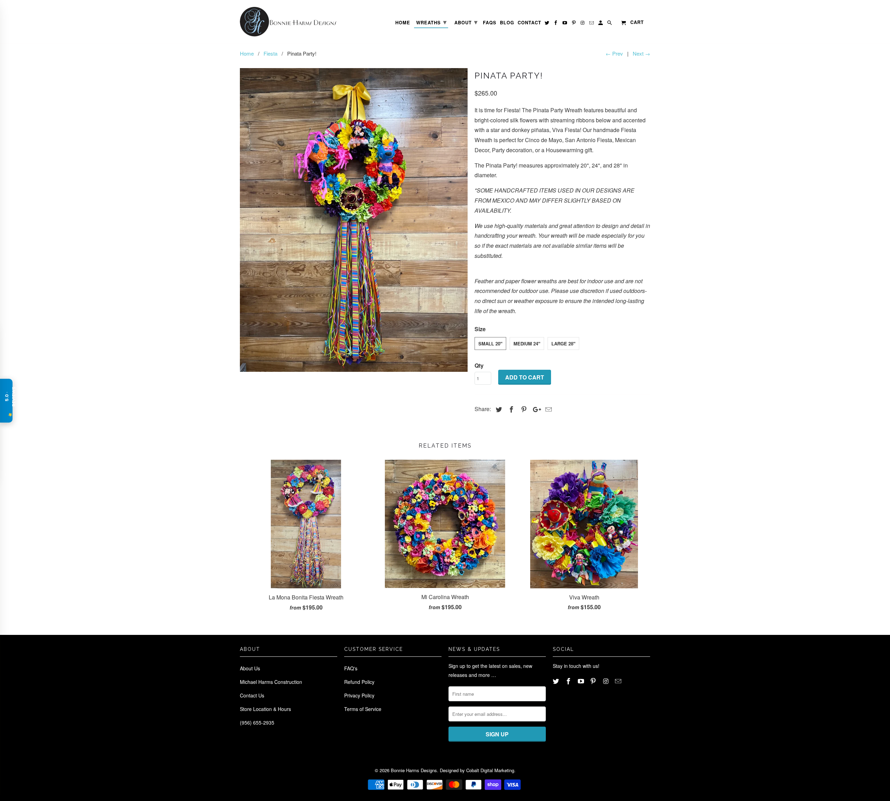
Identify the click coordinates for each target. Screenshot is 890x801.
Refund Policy (359, 681)
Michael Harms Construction (271, 681)
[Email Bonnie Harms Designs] (619, 680)
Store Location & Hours (265, 708)
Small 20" (490, 343)
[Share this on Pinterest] (522, 409)
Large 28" (563, 343)
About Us (250, 668)
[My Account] (601, 24)
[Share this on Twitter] (497, 409)
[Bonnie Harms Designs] (288, 21)
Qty (479, 365)
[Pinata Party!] (354, 220)
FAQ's (350, 668)
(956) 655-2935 (257, 722)
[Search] (610, 24)
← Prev (614, 53)
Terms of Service (362, 708)
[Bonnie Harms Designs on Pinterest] (594, 680)
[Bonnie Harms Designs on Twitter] (556, 680)
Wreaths (431, 21)
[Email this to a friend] (547, 409)
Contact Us (252, 695)
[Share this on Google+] (535, 409)
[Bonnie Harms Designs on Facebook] (569, 680)
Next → (641, 53)
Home (402, 23)
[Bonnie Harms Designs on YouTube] (581, 680)
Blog (507, 23)
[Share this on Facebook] (510, 409)
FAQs (489, 23)
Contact (529, 23)
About (466, 21)
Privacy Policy (359, 695)
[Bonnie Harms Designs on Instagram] (606, 680)
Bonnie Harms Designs (414, 770)
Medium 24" (526, 343)
